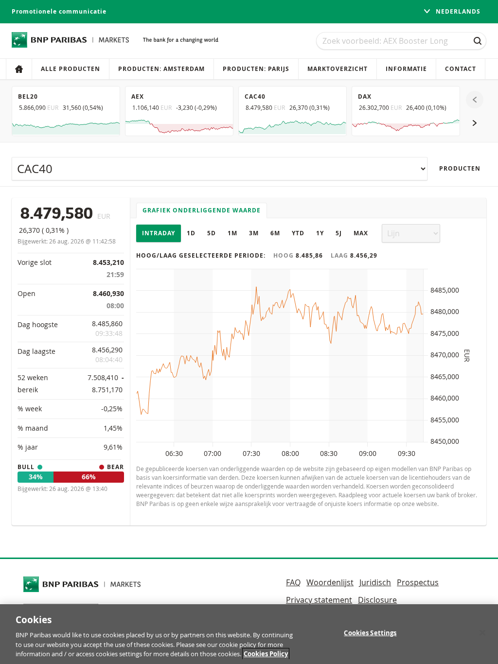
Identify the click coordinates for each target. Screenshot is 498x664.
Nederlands (457, 11)
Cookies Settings (370, 633)
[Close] (482, 633)
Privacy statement (319, 599)
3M (254, 233)
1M (232, 233)
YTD (298, 233)
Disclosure (377, 599)
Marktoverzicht (337, 69)
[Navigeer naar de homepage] (70, 40)
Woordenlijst (330, 582)
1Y (320, 233)
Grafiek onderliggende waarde (201, 210)
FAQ (293, 582)
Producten (459, 168)
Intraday (158, 233)
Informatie (406, 69)
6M (275, 233)
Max (361, 233)
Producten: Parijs (256, 69)
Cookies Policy (266, 653)
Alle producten (70, 69)
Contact (460, 69)
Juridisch (375, 582)
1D (191, 233)
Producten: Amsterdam (161, 69)
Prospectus (418, 582)
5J (339, 233)
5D (211, 233)
